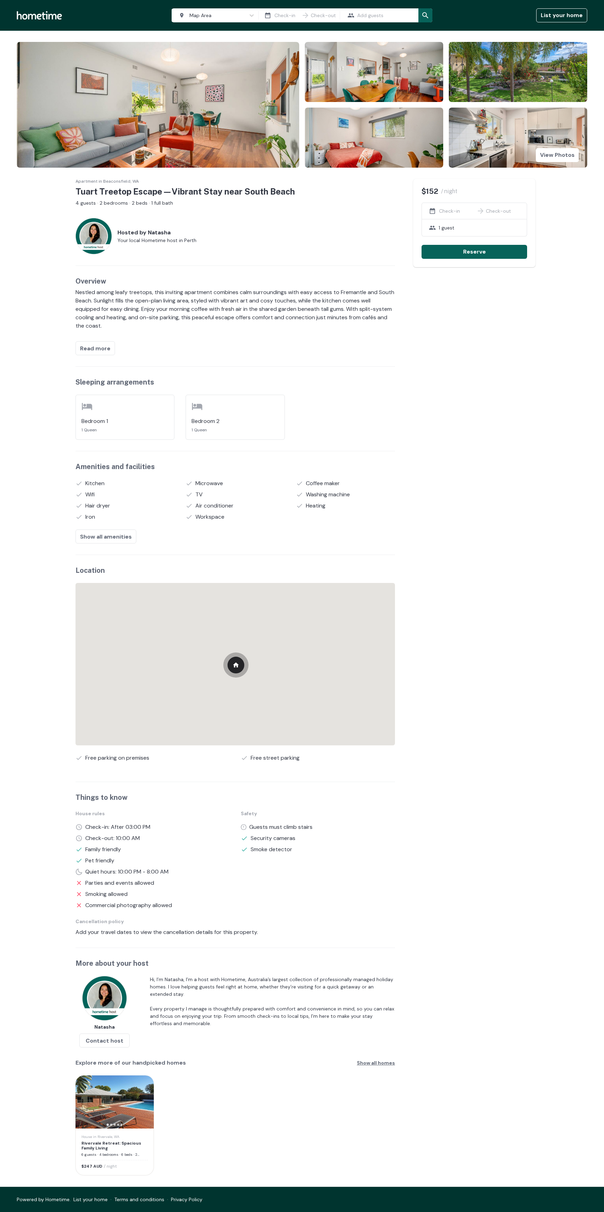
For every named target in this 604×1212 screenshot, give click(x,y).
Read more (95, 348)
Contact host (104, 1040)
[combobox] (213, 15)
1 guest (446, 228)
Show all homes (376, 1063)
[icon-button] (267, 15)
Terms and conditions (139, 1199)
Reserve (474, 251)
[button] (85, 1102)
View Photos (557, 155)
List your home (562, 15)
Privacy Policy (186, 1199)
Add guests (370, 15)
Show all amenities (106, 536)
